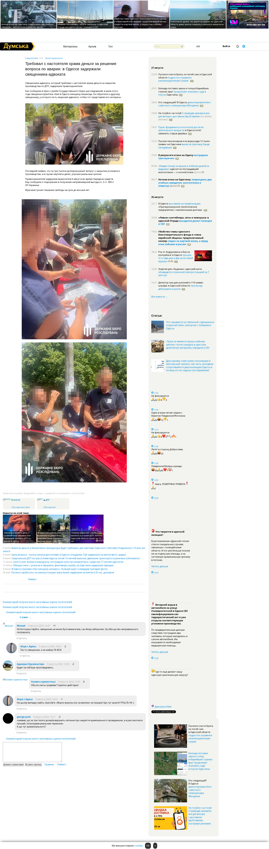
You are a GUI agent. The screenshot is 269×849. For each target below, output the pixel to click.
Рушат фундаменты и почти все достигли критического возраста (181, 129)
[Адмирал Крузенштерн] (8, 670)
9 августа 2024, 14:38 (58, 664)
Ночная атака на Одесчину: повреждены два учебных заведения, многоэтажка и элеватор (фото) (27, 25)
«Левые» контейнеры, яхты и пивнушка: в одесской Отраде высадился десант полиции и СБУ (83, 25)
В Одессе (163, 203)
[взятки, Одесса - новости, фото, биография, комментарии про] (7, 499)
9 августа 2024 (31, 58)
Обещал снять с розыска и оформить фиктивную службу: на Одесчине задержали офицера (63, 565)
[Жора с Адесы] (11, 652)
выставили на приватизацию (184, 203)
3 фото (27, 507)
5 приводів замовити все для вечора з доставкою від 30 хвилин (183, 115)
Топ (110, 46)
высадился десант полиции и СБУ (185, 222)
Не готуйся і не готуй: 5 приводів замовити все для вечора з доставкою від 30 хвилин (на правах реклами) (200, 815)
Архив (92, 46)
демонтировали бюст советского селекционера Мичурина (184, 104)
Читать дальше (159, 566)
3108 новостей (49, 507)
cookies (139, 845)
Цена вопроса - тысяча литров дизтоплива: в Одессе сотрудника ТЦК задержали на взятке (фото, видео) (68, 554)
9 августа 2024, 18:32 (46, 699)
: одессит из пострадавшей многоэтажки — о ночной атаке (179, 170)
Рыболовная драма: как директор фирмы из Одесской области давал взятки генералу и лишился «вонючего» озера (197, 24)
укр (198, 46)
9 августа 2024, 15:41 (69, 681)
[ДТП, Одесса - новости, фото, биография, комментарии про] (40, 499)
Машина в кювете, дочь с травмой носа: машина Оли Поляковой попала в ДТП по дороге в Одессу (17, 536)
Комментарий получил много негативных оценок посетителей (37, 602)
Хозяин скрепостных (43, 681)
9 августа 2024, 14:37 (39, 625)
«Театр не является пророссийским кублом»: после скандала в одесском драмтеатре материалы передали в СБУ (188, 344)
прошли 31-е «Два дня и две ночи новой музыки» (175, 258)
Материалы (70, 46)
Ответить (21, 638)
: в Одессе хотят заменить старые (179, 132)
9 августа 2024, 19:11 (44, 716)
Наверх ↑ (33, 579)
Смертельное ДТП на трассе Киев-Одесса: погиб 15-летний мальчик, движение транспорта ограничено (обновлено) (75, 558)
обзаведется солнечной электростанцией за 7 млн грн (183, 274)
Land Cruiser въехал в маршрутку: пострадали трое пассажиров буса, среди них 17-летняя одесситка (68, 561)
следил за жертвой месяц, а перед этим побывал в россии (183, 242)
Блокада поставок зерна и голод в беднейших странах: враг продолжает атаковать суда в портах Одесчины (200, 761)
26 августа (157, 197)
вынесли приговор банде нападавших (184, 146)
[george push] (8, 722)
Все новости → (159, 296)
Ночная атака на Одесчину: (175, 179)
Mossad (21, 625)
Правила (49, 764)
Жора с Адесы (28, 646)
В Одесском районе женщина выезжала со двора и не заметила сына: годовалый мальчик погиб (51, 536)
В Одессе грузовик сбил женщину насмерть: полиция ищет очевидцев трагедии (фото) (59, 568)
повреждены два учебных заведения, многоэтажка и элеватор (185, 182)
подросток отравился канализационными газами (175, 79)
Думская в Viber (163, 706)
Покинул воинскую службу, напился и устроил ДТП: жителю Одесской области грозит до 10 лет (87, 536)
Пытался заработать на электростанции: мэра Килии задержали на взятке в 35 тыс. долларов (62, 572)
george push (24, 716)
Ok (147, 845)
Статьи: (156, 315)
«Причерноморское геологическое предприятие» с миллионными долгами (180, 208)
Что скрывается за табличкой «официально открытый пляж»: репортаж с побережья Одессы (190, 325)
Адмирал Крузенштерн (30, 664)
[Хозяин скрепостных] (15, 679)
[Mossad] (8, 625)
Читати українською (54, 58)
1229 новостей (17, 507)
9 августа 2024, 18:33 (50, 646)
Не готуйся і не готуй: (170, 113)
